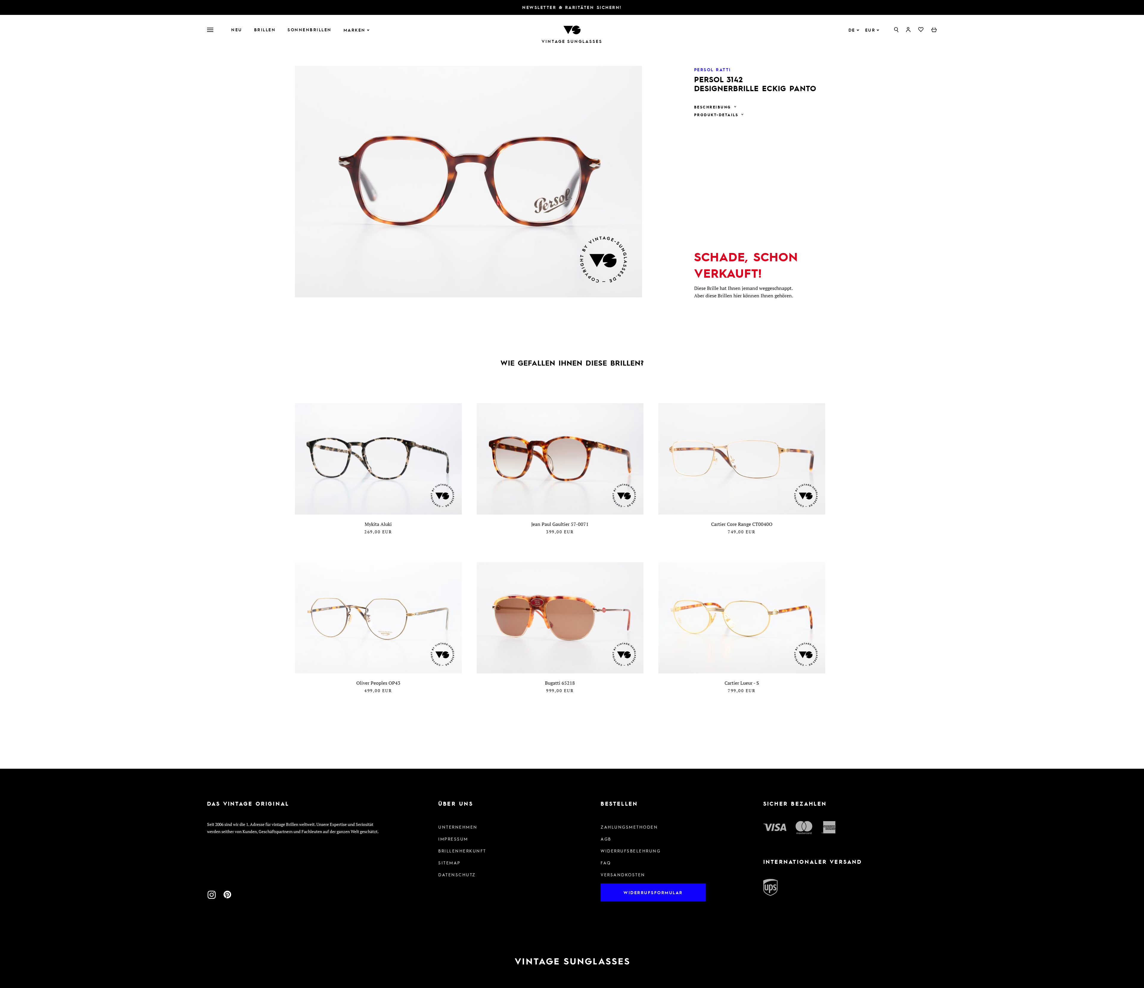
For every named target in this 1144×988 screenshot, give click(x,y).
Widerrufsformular (653, 892)
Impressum (453, 838)
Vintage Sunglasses (572, 41)
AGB (606, 838)
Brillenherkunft (462, 850)
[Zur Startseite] (572, 29)
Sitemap (449, 862)
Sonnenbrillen (309, 29)
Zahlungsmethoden (629, 826)
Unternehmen (458, 826)
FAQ (606, 862)
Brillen (265, 29)
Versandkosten (623, 874)
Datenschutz (457, 874)
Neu (236, 29)
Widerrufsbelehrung (630, 850)
